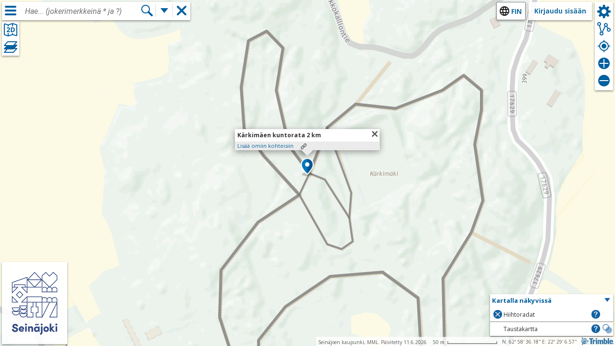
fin (516, 11)
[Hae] (147, 10)
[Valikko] (10, 10)
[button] (307, 167)
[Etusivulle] (34, 337)
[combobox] (82, 11)
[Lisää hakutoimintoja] (164, 10)
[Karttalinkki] (304, 146)
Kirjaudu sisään (560, 10)
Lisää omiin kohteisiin (265, 145)
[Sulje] (374, 134)
